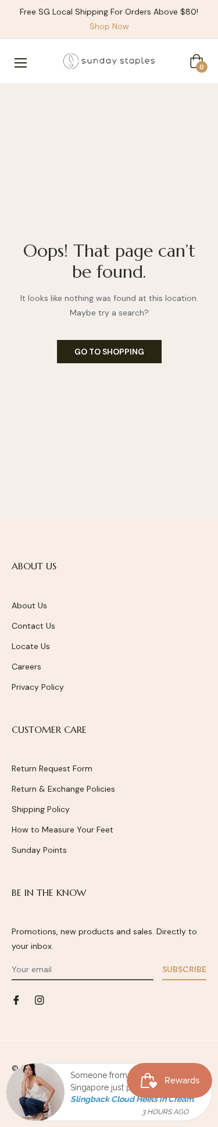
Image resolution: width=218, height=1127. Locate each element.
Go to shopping (109, 351)
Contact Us (33, 626)
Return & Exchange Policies (63, 789)
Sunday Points (39, 850)
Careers (26, 666)
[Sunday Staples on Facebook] (16, 999)
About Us (29, 605)
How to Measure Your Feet (62, 829)
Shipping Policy (41, 809)
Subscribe (184, 969)
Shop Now (109, 26)
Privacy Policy (38, 687)
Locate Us (31, 646)
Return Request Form (52, 768)
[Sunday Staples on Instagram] (39, 999)
